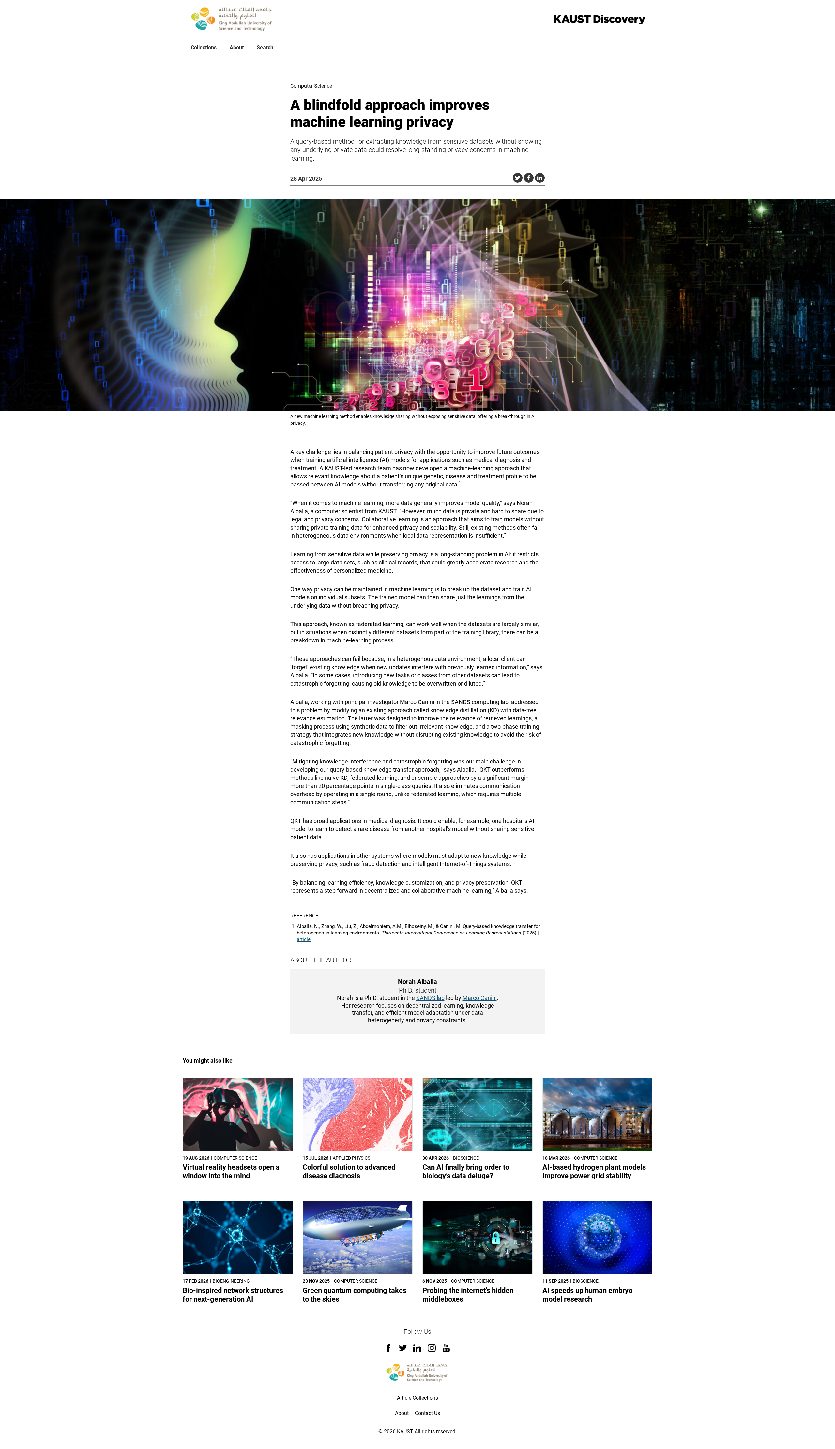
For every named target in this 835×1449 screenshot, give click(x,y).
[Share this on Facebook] (529, 178)
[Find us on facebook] (388, 1350)
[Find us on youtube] (446, 1350)
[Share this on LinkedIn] (540, 178)
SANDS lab (430, 997)
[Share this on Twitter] (518, 178)
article (304, 939)
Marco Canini (480, 997)
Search (265, 47)
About (237, 47)
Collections (204, 47)
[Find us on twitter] (403, 1350)
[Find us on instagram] (432, 1350)
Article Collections (417, 1398)
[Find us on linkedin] (417, 1350)
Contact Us (427, 1413)
